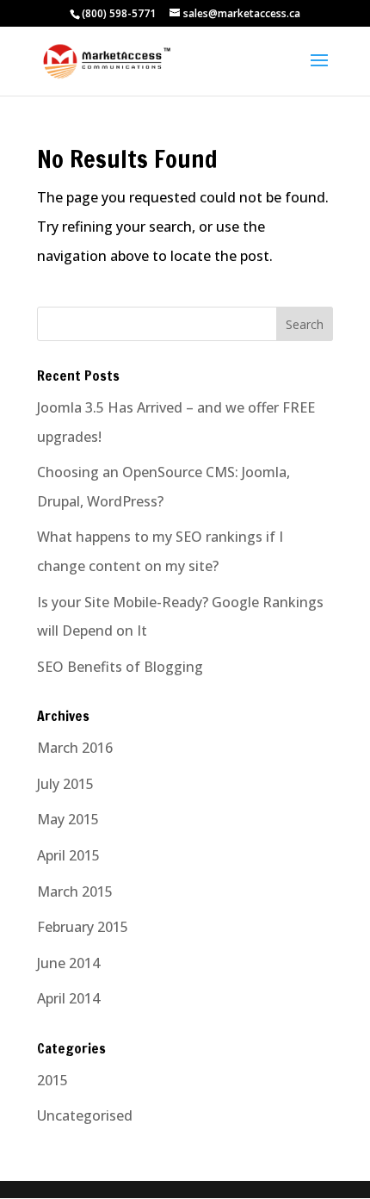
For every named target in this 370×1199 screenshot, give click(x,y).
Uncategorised (85, 1115)
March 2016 (75, 747)
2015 (52, 1080)
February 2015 (82, 926)
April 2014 (68, 998)
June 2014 (68, 963)
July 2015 (65, 783)
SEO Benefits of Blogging (120, 666)
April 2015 (68, 855)
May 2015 (68, 819)
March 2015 (75, 891)
